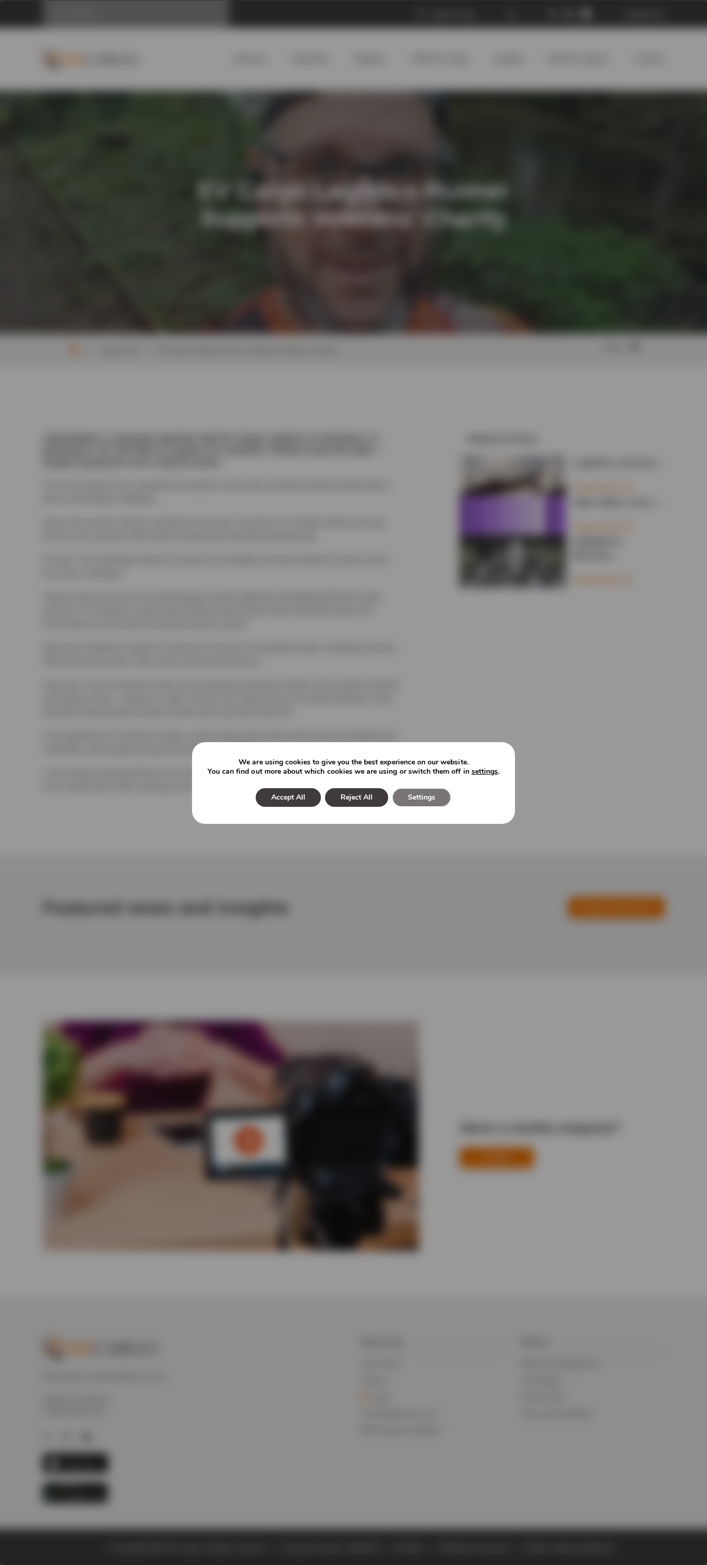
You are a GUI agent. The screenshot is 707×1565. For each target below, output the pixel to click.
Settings (421, 797)
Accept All (288, 797)
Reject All (357, 797)
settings (485, 771)
